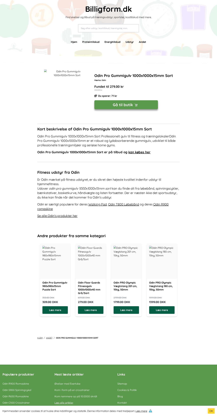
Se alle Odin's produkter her (57, 216)
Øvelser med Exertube (67, 383)
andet (49, 338)
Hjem (74, 41)
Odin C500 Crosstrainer (16, 402)
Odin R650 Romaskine (16, 396)
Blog (120, 396)
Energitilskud (112, 41)
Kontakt (122, 402)
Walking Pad (97, 204)
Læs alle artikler (63, 402)
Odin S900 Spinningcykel (17, 390)
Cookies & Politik (127, 390)
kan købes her (139, 152)
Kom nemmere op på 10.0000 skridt (75, 396)
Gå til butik (123, 104)
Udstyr (129, 41)
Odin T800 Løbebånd (123, 204)
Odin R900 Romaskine (16, 383)
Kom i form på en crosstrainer (72, 390)
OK (211, 411)
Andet (142, 41)
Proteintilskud (90, 41)
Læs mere (141, 411)
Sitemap (122, 383)
